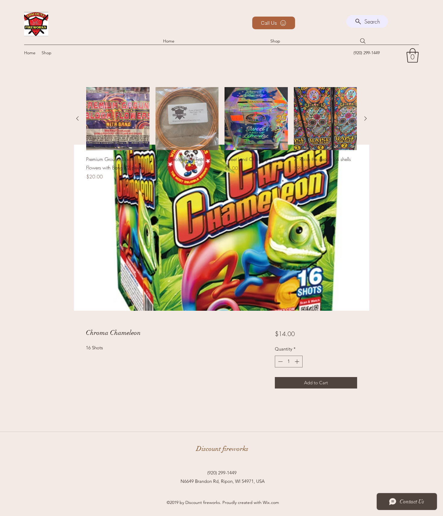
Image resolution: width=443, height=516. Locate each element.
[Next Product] (365, 118)
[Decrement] (280, 361)
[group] (221, 138)
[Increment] (298, 361)
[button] (413, 55)
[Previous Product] (77, 118)
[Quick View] (117, 118)
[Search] (363, 41)
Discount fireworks (222, 449)
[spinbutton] (289, 361)
